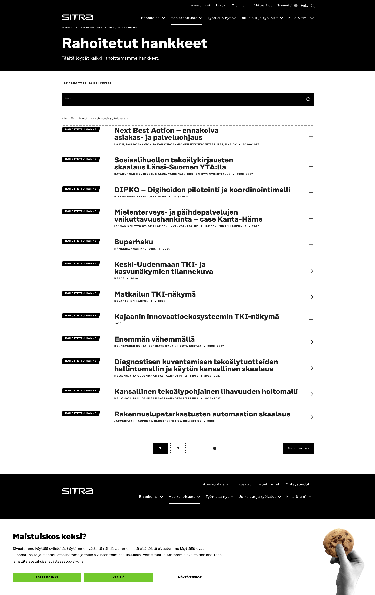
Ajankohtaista (201, 5)
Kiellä (118, 577)
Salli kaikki (46, 577)
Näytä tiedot (190, 577)
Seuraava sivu (298, 448)
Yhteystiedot (264, 5)
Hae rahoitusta (91, 28)
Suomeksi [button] (284, 5)
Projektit (222, 5)
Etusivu (67, 28)
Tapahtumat (241, 5)
